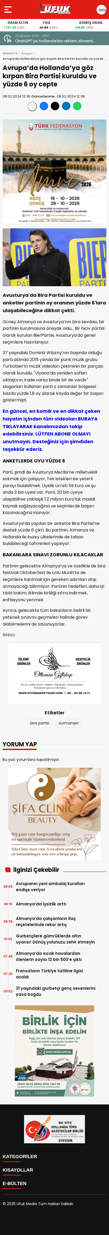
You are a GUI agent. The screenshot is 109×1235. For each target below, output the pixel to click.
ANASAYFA (10, 53)
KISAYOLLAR (18, 1170)
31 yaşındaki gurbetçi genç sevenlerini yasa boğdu (56, 991)
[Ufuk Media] (55, 9)
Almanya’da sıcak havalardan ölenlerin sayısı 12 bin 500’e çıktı (49, 956)
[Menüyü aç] (9, 9)
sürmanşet (69, 723)
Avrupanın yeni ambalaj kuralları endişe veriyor (50, 886)
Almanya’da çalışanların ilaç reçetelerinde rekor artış (46, 921)
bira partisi (39, 723)
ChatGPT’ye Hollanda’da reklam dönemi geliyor (54, 41)
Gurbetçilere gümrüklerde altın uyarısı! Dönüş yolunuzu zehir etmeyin (55, 939)
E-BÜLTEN (14, 1183)
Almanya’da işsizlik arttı (41, 904)
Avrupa (26, 53)
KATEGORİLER (20, 1156)
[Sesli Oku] (32, 106)
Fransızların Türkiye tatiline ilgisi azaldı (49, 974)
